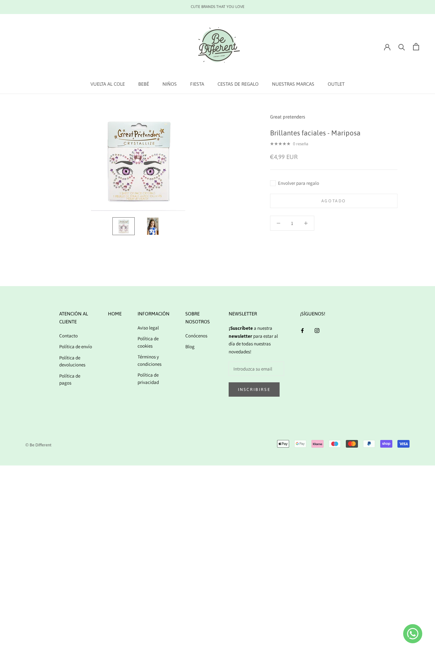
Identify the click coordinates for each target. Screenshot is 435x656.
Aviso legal (148, 328)
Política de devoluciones (72, 361)
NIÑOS (169, 84)
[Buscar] (401, 46)
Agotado (333, 200)
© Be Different (38, 445)
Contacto (68, 336)
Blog (190, 346)
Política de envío (75, 346)
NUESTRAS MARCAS (293, 84)
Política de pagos (69, 379)
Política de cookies (148, 342)
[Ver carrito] (416, 46)
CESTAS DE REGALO (238, 84)
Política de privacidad (148, 378)
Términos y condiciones (149, 360)
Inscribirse (254, 389)
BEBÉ (143, 84)
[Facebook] (302, 330)
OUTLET (336, 84)
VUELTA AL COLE (107, 84)
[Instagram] (317, 330)
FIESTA (197, 84)
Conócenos (196, 336)
